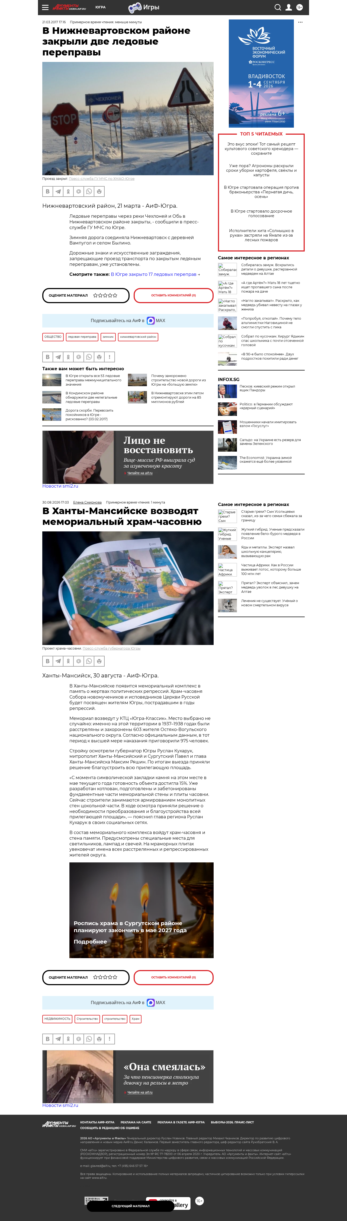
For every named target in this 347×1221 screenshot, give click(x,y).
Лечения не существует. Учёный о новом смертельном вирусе (269, 603)
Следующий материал (131, 1206)
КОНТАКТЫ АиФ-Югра (97, 1122)
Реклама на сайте (136, 1122)
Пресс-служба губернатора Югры (111, 648)
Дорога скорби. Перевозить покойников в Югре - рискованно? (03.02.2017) (89, 414)
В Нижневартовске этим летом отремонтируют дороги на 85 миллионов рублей (177, 397)
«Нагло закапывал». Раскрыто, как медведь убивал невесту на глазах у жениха (271, 305)
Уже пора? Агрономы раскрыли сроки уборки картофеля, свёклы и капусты (261, 170)
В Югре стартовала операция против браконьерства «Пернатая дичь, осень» (261, 192)
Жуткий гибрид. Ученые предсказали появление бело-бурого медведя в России (272, 533)
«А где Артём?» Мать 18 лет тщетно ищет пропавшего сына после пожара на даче (270, 287)
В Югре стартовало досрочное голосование (261, 213)
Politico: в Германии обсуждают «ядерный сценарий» (266, 406)
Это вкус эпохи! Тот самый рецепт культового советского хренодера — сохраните (261, 149)
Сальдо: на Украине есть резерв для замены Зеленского (270, 442)
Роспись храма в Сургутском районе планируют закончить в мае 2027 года (130, 927)
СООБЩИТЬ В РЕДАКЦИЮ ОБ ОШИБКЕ (109, 1128)
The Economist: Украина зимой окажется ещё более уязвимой (266, 460)
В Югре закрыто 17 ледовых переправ (154, 274)
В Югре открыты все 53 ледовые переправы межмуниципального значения (93, 380)
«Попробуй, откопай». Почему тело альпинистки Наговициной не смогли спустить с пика (271, 322)
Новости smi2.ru (60, 486)
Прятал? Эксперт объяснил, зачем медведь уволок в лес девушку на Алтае (270, 587)
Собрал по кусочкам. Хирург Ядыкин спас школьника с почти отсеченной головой (272, 340)
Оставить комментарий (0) (173, 295)
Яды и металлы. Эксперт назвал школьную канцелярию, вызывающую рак (268, 551)
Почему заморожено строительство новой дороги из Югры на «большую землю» (178, 380)
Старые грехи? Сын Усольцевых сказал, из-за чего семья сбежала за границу (271, 515)
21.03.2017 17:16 (54, 22)
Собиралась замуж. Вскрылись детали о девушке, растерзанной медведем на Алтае (269, 269)
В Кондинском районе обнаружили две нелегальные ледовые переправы (91, 397)
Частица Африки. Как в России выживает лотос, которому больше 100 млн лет (271, 569)
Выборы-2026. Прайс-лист (232, 1122)
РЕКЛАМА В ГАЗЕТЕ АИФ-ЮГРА (181, 1122)
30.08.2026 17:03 (55, 502)
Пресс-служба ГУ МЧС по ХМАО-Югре (101, 179)
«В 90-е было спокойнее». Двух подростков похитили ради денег (269, 356)
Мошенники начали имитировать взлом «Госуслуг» (268, 424)
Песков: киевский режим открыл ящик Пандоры (267, 388)
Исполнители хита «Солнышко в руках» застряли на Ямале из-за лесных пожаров (261, 235)
